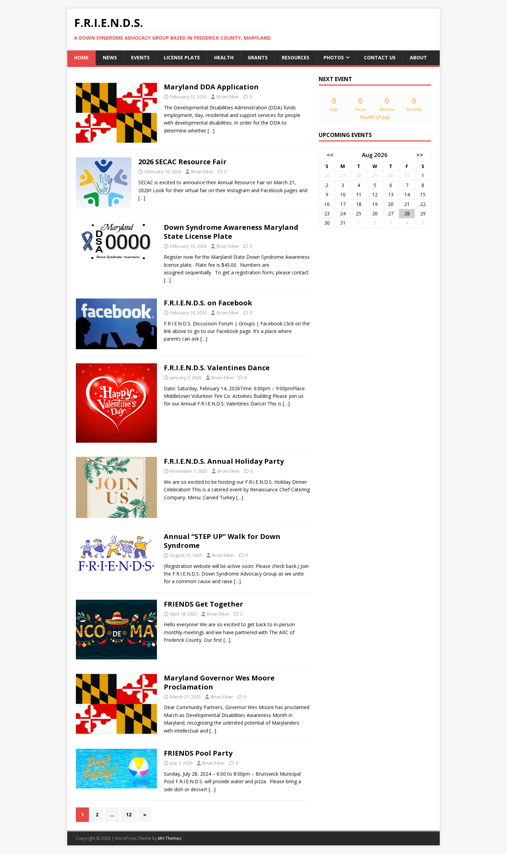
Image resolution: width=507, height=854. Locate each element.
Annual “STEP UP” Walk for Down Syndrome (222, 541)
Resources (295, 57)
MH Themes (169, 838)
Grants (258, 57)
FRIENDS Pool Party (198, 753)
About (418, 57)
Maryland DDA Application (211, 86)
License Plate (182, 57)
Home (81, 57)
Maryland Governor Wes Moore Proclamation (219, 682)
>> (419, 155)
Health (223, 57)
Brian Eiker (228, 97)
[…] (211, 130)
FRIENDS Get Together (203, 604)
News (110, 57)
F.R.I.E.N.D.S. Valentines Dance (217, 367)
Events (140, 57)
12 (128, 814)
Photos (334, 57)
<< (330, 155)
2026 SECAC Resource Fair (182, 161)
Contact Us (380, 57)
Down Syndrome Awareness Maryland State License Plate (231, 232)
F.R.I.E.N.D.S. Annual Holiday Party (224, 461)
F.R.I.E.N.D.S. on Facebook (208, 302)
